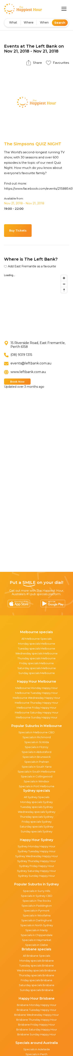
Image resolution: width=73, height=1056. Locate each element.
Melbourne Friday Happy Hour (36, 707)
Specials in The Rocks (37, 900)
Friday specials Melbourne (36, 663)
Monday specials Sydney (36, 802)
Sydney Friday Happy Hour (36, 866)
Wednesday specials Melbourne (36, 653)
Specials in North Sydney (36, 925)
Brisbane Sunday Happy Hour (36, 1034)
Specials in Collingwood (36, 776)
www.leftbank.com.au (28, 372)
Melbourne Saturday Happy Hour (36, 712)
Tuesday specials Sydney (36, 807)
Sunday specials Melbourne (36, 673)
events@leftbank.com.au (31, 363)
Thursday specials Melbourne (36, 658)
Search (59, 23)
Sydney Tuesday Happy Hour (37, 851)
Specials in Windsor (36, 781)
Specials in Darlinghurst (36, 920)
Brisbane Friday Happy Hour (36, 1024)
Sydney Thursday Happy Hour (36, 861)
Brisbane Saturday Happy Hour (36, 1029)
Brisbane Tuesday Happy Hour (36, 1009)
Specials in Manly (36, 930)
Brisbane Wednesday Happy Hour (36, 1014)
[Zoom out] (64, 284)
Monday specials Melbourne (36, 643)
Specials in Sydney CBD (36, 895)
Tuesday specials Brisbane (36, 965)
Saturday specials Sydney (36, 826)
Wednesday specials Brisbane (36, 970)
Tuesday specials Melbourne (36, 648)
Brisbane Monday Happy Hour (36, 1005)
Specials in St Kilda (36, 742)
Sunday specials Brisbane (36, 990)
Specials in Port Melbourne (36, 786)
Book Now (17, 381)
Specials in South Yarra (37, 766)
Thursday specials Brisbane (36, 975)
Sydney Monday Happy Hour (36, 846)
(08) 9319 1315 (21, 355)
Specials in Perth (36, 1054)
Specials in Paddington (36, 905)
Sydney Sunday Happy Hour (36, 875)
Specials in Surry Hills (36, 891)
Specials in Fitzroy (36, 747)
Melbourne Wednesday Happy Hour (36, 697)
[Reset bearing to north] (64, 290)
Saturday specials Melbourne (36, 668)
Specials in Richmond (37, 737)
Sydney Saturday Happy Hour (36, 870)
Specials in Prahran (36, 761)
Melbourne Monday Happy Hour (36, 688)
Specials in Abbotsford (36, 752)
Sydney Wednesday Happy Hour (36, 856)
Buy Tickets (18, 230)
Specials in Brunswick (37, 756)
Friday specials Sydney (37, 821)
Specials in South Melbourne (36, 771)
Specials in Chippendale (37, 935)
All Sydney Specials (36, 797)
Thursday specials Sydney (36, 816)
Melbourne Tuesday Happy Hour (36, 692)
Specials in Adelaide (36, 1049)
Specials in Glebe (36, 944)
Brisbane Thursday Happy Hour (36, 1019)
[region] (36, 303)
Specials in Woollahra (36, 915)
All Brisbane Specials (36, 955)
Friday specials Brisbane (36, 980)
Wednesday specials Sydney (36, 811)
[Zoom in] (64, 278)
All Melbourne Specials (36, 638)
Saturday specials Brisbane (36, 985)
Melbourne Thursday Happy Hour (36, 702)
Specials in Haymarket (36, 940)
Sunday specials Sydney (36, 831)
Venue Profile (48, 230)
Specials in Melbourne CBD (36, 732)
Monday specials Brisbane (36, 960)
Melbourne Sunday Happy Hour (36, 717)
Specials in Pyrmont (36, 910)
